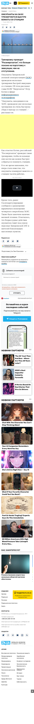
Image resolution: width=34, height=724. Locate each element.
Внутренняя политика (8, 653)
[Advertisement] (17, 132)
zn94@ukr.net (25, 622)
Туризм (19, 679)
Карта (3, 606)
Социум (19, 670)
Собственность (22, 682)
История (19, 673)
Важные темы (6, 8)
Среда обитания (6, 679)
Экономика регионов (8, 670)
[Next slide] (31, 8)
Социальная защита (23, 653)
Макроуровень (6, 661)
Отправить (17, 293)
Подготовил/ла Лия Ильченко (13, 251)
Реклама (4, 600)
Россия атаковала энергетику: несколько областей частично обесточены (13, 577)
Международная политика (6, 657)
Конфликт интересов (23, 661)
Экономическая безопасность (22, 665)
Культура (4, 685)
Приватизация (6, 667)
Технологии (5, 676)
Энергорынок (5, 664)
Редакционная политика (9, 603)
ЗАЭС (28, 77)
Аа (15, 3)
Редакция (4, 597)
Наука (3, 673)
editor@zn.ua (5, 627)
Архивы (3, 594)
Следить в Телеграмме (18, 319)
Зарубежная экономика (21, 657)
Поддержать (25, 3)
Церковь (4, 682)
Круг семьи (20, 676)
